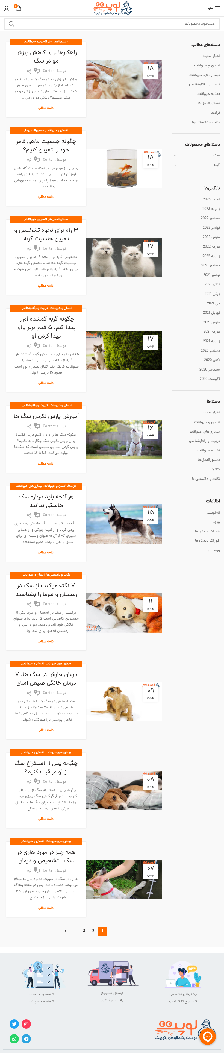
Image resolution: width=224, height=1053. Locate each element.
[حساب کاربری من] (6, 8)
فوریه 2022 (211, 247)
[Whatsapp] (14, 1038)
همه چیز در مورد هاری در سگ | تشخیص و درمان (46, 857)
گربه (217, 165)
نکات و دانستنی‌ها (58, 575)
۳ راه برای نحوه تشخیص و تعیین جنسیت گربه (46, 235)
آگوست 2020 (210, 379)
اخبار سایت (211, 56)
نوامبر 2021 (211, 275)
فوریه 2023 (211, 200)
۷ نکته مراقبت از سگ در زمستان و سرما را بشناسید (46, 590)
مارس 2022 (211, 237)
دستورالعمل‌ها (58, 41)
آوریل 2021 (211, 313)
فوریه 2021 (212, 332)
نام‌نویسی (213, 513)
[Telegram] (26, 1038)
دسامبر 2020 (210, 351)
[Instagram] (26, 1024)
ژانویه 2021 (211, 341)
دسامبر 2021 (210, 266)
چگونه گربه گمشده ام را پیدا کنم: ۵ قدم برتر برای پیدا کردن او (46, 328)
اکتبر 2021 (212, 285)
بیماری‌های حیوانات (29, 486)
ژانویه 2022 (211, 256)
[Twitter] (14, 1024)
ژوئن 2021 (212, 294)
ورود (216, 522)
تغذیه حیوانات (208, 94)
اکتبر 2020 (212, 360)
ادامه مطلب (46, 108)
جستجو (11, 24)
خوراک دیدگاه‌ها (207, 541)
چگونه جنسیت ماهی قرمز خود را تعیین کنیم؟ (46, 146)
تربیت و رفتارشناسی (35, 308)
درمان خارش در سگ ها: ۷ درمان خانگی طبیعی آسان (46, 679)
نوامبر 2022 (211, 228)
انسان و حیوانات (36, 41)
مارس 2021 (211, 322)
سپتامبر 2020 (209, 370)
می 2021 (213, 304)
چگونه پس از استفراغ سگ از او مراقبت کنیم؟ (46, 768)
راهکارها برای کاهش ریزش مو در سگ (46, 57)
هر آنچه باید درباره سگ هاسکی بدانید (46, 501)
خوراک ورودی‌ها (207, 532)
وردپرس (214, 550)
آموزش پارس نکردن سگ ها (46, 417)
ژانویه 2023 (211, 209)
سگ (216, 156)
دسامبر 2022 (210, 218)
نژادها (72, 486)
